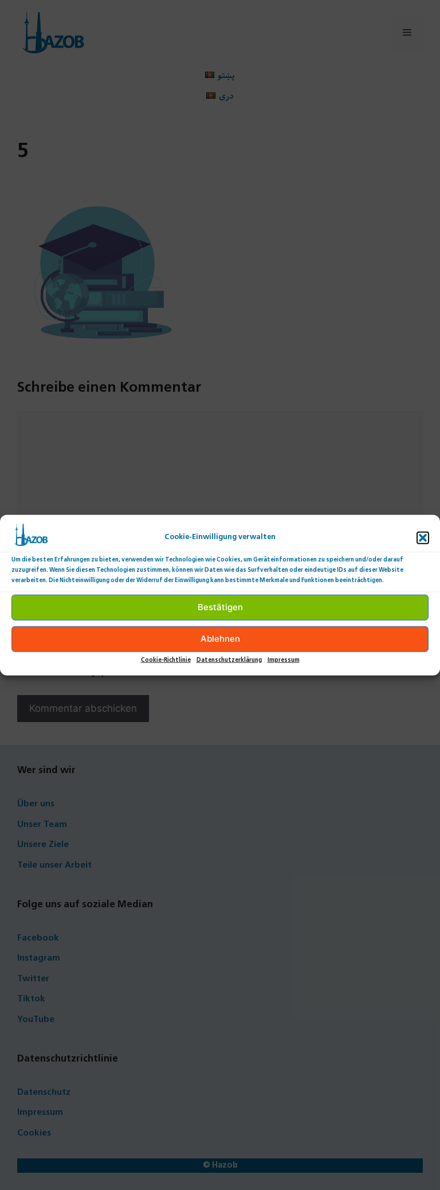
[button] (423, 537)
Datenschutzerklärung (229, 659)
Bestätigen (220, 607)
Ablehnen (220, 638)
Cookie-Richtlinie (166, 659)
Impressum (284, 659)
